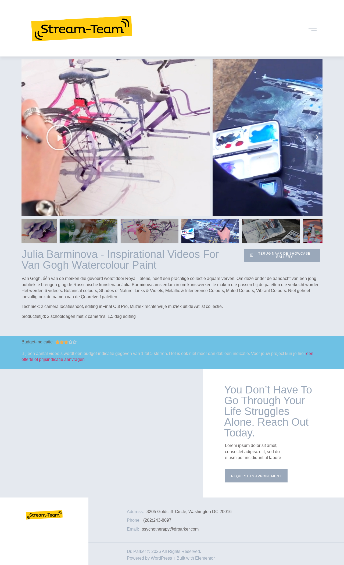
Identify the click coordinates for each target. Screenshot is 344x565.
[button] (27, 137)
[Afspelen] (172, 137)
